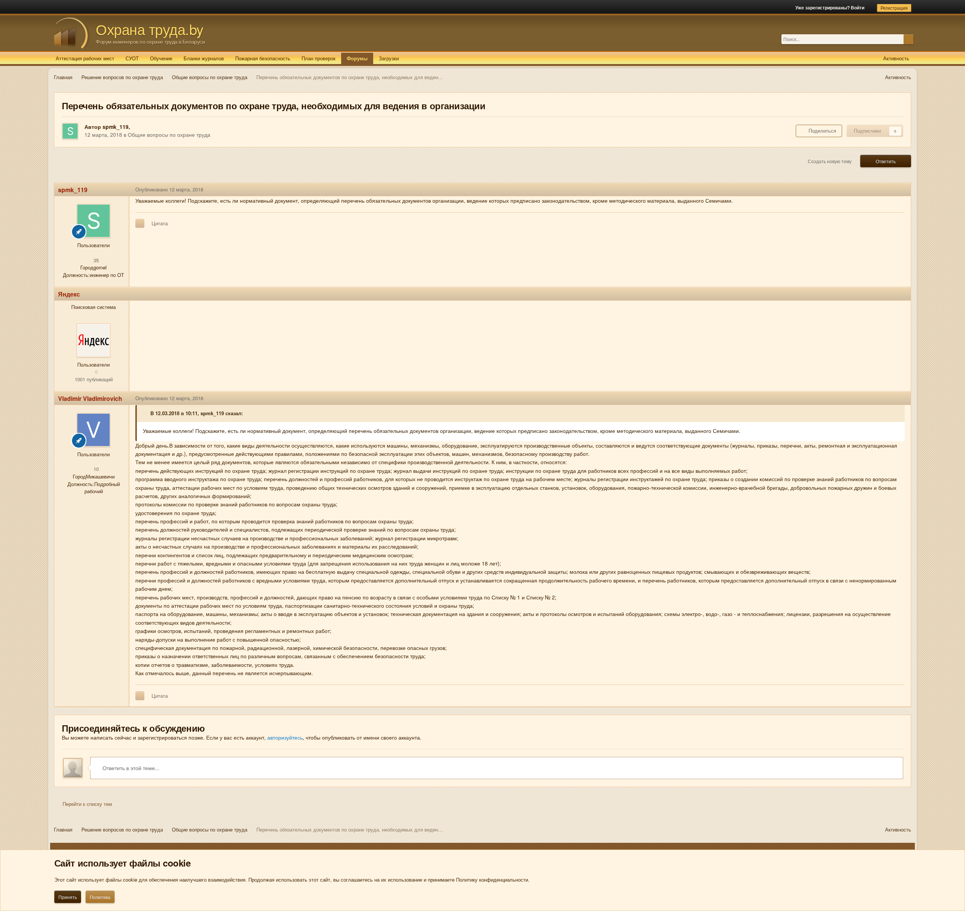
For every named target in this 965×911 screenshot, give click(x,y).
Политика (100, 897)
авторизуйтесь (285, 737)
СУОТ (132, 58)
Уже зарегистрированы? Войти (831, 7)
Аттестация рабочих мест (85, 58)
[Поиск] (908, 39)
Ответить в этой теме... (130, 768)
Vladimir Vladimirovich (90, 398)
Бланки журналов (204, 58)
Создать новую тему (830, 161)
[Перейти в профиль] (93, 340)
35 (95, 260)
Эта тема (893, 39)
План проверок (318, 58)
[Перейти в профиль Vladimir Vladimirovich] (93, 430)
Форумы (357, 58)
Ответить (886, 161)
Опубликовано (169, 189)
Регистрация (894, 8)
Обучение (161, 58)
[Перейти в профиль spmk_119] (70, 131)
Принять (67, 897)
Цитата (160, 223)
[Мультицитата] (139, 223)
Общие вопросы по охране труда (169, 134)
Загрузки (389, 58)
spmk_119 (116, 126)
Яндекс (69, 294)
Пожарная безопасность (262, 58)
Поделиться (821, 130)
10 (95, 468)
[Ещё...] (899, 189)
